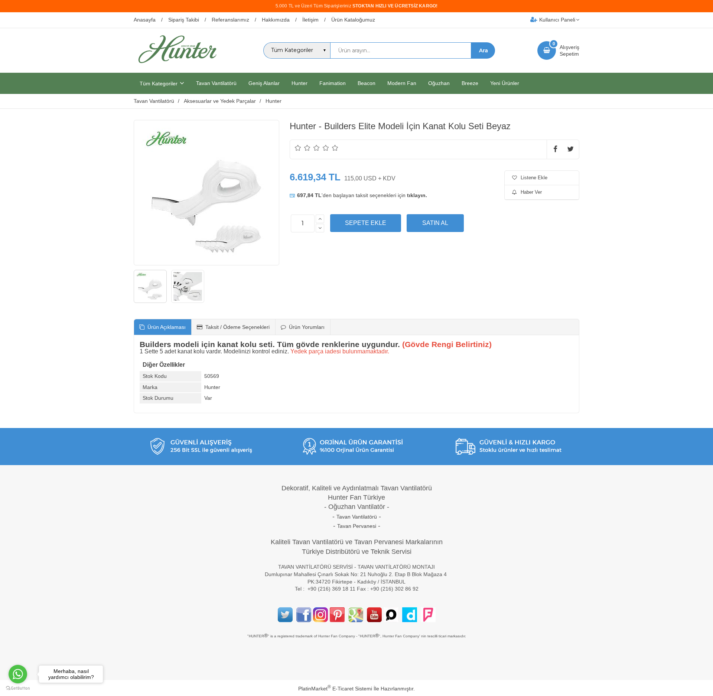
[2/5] (302, 147)
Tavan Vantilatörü (356, 517)
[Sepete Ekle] (365, 223)
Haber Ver (531, 192)
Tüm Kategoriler (159, 83)
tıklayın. (417, 195)
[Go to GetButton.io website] (18, 688)
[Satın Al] (435, 223)
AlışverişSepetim (569, 50)
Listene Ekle (534, 177)
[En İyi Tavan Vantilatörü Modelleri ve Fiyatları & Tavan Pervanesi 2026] (177, 66)
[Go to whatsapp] (18, 674)
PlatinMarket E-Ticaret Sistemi (335, 689)
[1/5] (298, 147)
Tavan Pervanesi (356, 526)
